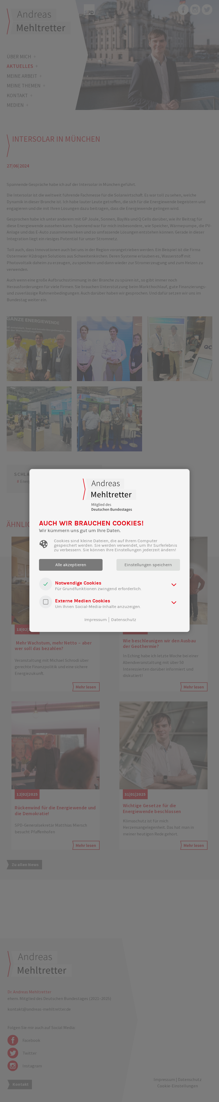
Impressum (95, 619)
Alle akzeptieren (70, 564)
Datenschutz (123, 619)
